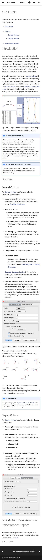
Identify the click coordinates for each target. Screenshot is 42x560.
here (16, 538)
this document (10, 87)
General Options (13, 35)
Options (7, 32)
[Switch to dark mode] (29, 2)
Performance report (12, 43)
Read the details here (17, 204)
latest (22, 2)
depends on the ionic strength (26, 403)
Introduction (9, 27)
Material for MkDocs (14, 557)
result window (31, 76)
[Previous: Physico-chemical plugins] (2, 551)
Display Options (13, 38)
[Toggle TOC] (34, 2)
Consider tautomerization (15, 272)
